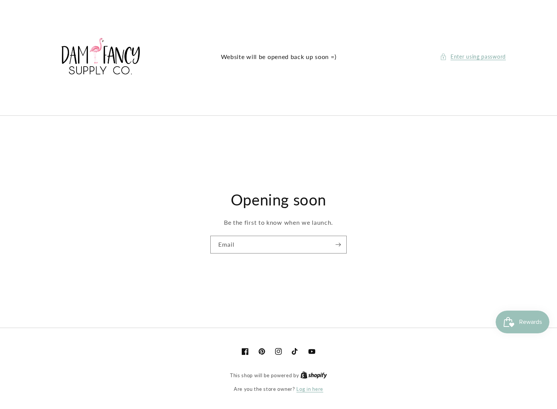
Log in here (309, 389)
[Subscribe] (338, 244)
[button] (473, 56)
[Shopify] (313, 375)
